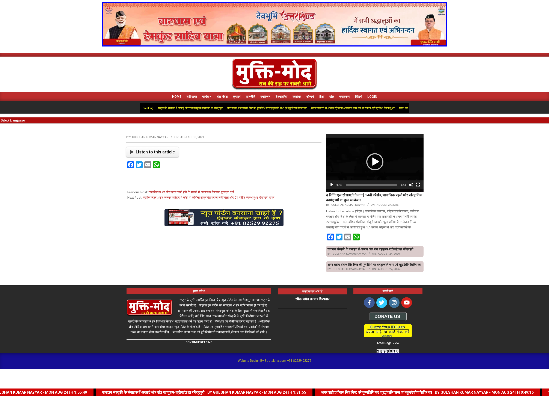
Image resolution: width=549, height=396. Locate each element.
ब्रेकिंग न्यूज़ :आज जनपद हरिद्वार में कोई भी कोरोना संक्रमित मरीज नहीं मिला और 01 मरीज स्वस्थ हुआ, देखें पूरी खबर (208, 198)
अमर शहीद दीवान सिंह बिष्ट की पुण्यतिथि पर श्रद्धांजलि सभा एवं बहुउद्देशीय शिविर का (248, 108)
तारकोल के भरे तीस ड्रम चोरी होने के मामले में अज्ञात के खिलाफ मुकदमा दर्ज (191, 192)
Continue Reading (199, 342)
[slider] (371, 185)
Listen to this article (155, 151)
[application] (375, 161)
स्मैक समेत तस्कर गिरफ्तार (312, 299)
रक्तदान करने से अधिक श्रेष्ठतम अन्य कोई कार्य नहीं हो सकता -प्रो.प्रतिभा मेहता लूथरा (334, 108)
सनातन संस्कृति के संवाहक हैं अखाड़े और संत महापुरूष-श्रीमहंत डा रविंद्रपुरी (167, 108)
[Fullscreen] (418, 185)
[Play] (332, 185)
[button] (374, 161)
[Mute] (411, 185)
